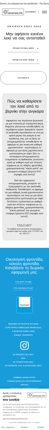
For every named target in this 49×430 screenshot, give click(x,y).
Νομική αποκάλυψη (24, 377)
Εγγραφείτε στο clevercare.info (23, 366)
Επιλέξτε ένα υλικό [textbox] (23, 60)
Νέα (23, 358)
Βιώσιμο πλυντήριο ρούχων (23, 324)
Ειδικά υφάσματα (23, 335)
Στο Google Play (23, 288)
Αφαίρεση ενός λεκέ (23, 331)
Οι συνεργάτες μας (23, 362)
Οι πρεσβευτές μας (23, 355)
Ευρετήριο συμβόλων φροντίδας (23, 328)
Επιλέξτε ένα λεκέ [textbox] (23, 48)
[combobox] (23, 49)
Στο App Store (23, 282)
